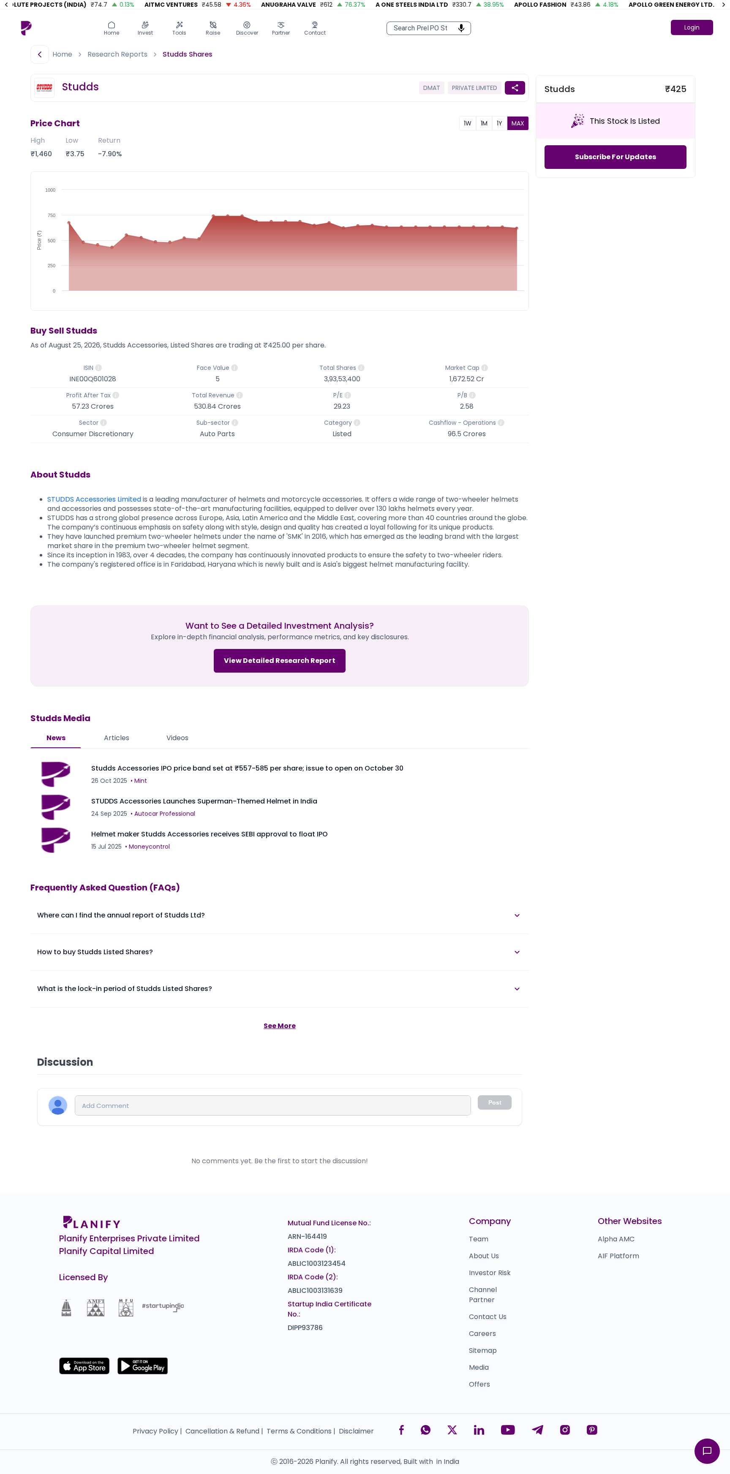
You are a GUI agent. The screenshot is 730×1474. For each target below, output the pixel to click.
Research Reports (117, 54)
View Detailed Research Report (279, 660)
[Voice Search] (459, 28)
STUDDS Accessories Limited (94, 499)
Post (494, 1102)
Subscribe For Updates (615, 157)
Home (62, 54)
